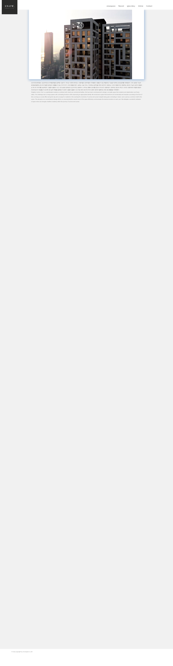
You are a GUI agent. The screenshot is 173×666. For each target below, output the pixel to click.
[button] (86, 44)
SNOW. (10, 6)
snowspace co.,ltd (9, 8)
